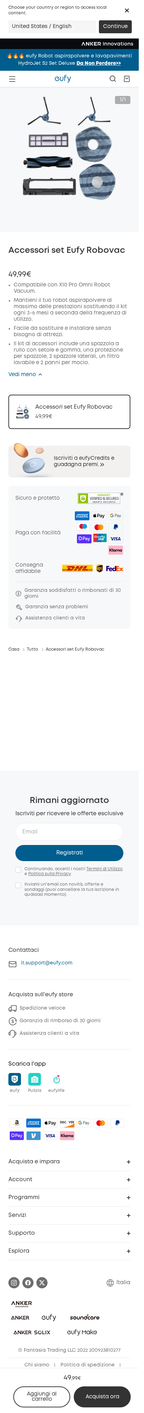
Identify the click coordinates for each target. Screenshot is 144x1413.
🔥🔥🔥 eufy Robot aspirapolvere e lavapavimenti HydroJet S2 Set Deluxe (69, 59)
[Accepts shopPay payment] (16, 1136)
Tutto (32, 649)
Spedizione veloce (42, 1008)
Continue (115, 26)
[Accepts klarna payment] (67, 1136)
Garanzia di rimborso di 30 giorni (60, 1021)
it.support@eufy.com (46, 963)
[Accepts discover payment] (67, 1123)
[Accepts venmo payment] (33, 1136)
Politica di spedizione (87, 1365)
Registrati (69, 853)
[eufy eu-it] (63, 79)
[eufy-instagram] (14, 1282)
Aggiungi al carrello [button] (42, 1397)
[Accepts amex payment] (33, 1123)
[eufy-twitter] (42, 1282)
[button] (126, 10)
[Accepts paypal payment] (117, 1123)
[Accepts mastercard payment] (100, 1123)
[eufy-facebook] (28, 1282)
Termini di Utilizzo (104, 869)
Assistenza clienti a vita (49, 1033)
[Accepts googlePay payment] (84, 1123)
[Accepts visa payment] (50, 1136)
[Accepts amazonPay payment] (16, 1123)
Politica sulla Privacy (49, 874)
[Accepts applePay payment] (50, 1123)
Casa (13, 649)
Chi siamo (36, 1365)
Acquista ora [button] (102, 1396)
